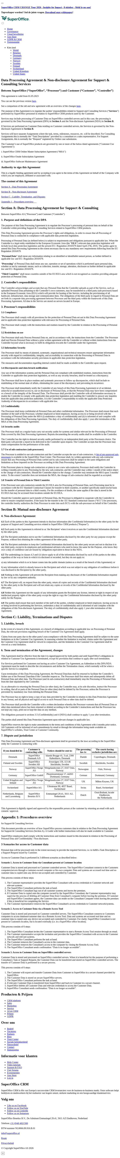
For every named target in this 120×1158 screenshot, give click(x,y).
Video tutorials (13, 1065)
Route (4, 1138)
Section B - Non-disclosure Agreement (19, 192)
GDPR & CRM (14, 39)
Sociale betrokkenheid (17, 1042)
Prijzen (10, 1013)
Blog (9, 1036)
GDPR (10, 1016)
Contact (10, 1047)
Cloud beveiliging (15, 34)
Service (10, 1008)
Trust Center (12, 1039)
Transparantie (13, 42)
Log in (10, 1078)
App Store (12, 37)
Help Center (12, 1062)
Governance (12, 31)
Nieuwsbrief (12, 1044)
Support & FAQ (14, 1067)
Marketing (12, 1006)
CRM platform (14, 1000)
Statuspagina (13, 1050)
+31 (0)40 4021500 (19, 1123)
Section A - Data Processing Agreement (19, 187)
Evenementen (13, 1072)
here (34, 101)
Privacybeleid (7, 1143)
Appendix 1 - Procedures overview (18, 202)
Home (10, 29)
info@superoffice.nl (10, 1133)
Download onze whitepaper (58, 12)
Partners (10, 1034)
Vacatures (11, 1031)
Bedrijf (10, 1028)
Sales (9, 1003)
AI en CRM (12, 1011)
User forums (12, 1070)
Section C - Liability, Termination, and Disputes (23, 197)
